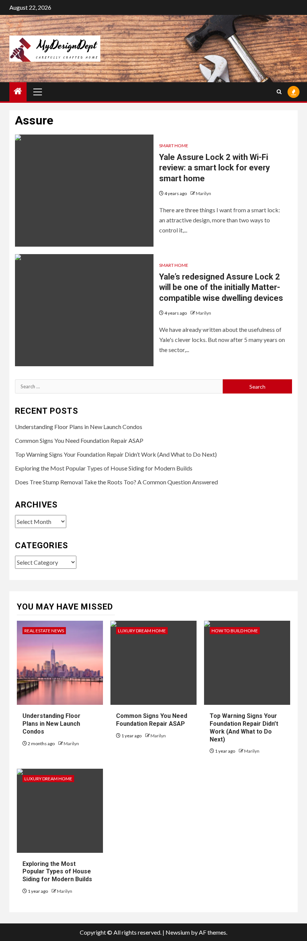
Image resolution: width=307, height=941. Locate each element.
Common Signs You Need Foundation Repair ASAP (79, 440)
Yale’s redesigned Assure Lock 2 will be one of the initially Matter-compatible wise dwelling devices (221, 287)
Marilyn (203, 193)
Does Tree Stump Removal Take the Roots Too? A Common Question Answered (116, 481)
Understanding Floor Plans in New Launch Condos (78, 426)
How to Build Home (235, 630)
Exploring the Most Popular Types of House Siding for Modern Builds (103, 468)
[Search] (279, 91)
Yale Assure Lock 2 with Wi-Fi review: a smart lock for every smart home (214, 167)
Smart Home (173, 145)
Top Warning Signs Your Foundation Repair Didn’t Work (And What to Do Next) (116, 454)
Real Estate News (44, 630)
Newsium (177, 932)
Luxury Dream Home (142, 630)
